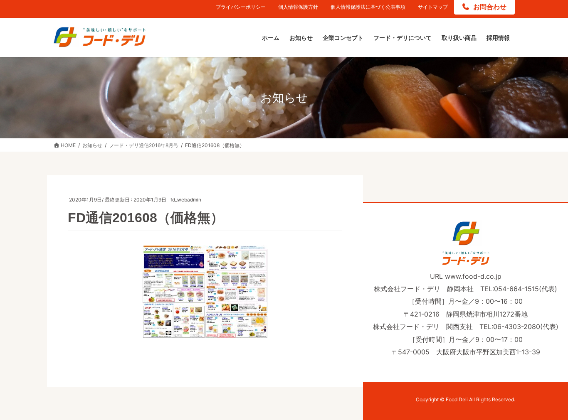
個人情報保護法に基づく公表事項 (368, 7)
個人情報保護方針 (298, 7)
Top (548, 400)
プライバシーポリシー (241, 7)
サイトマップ (433, 7)
